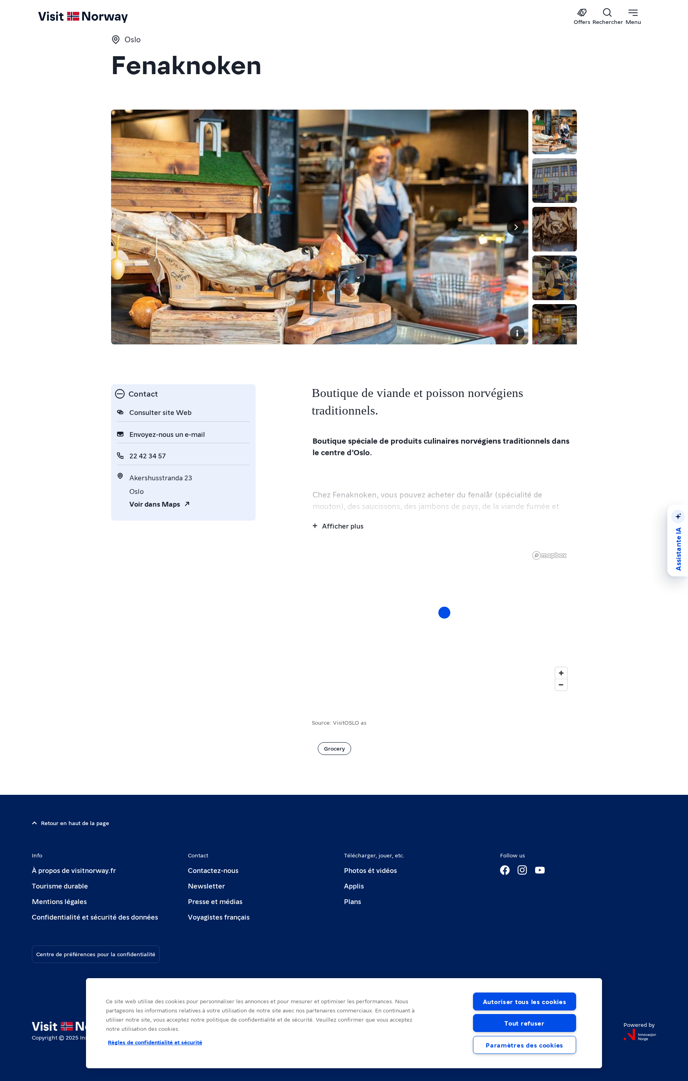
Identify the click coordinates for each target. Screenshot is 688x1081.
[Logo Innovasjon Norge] (640, 1035)
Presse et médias (215, 901)
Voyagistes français (219, 916)
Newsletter (206, 885)
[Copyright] (517, 333)
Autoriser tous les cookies (525, 1001)
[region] (344, 1023)
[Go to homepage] (96, 16)
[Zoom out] (561, 684)
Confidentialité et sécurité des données (95, 916)
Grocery (334, 748)
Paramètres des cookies (524, 1045)
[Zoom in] (561, 673)
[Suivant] (515, 227)
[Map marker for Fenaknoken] (444, 613)
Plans (352, 901)
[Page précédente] (124, 227)
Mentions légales (59, 901)
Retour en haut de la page (75, 822)
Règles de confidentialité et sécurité (155, 1042)
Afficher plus (343, 525)
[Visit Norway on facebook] (505, 870)
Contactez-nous (213, 870)
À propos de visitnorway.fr (74, 870)
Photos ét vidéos (370, 870)
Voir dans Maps (154, 503)
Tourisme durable (60, 885)
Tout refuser (524, 1023)
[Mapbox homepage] (549, 555)
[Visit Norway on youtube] (540, 870)
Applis (354, 885)
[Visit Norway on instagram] (522, 870)
